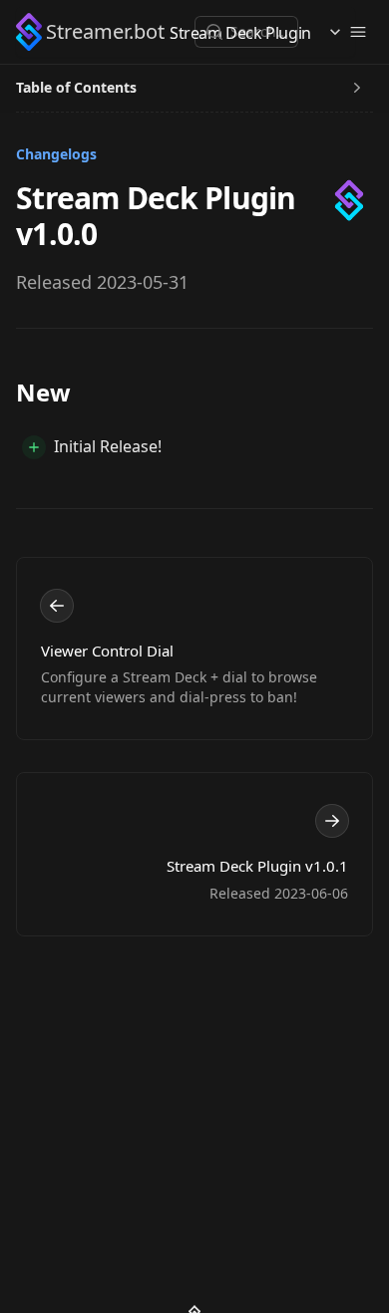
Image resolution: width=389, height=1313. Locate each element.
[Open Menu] (358, 32)
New (43, 392)
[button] (99, 31)
